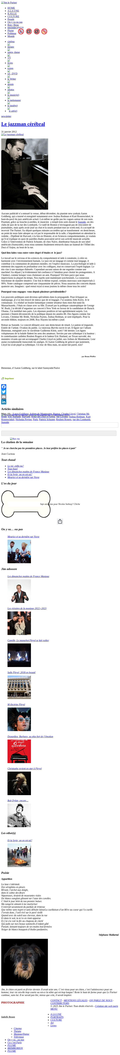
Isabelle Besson (8, 1017)
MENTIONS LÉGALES (75, 1000)
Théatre (17, 1031)
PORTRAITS (56, 1017)
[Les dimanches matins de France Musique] (19, 591)
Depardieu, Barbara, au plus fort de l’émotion (30, 736)
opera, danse (14, 52)
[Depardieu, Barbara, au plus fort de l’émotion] (19, 751)
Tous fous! (13, 468)
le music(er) (13, 95)
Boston (56, 413)
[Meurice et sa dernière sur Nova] (19, 551)
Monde (11, 36)
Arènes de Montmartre (41, 413)
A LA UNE (13, 10)
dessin (11, 84)
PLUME (12, 1045)
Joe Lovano (62, 416)
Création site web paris (106, 1006)
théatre (11, 47)
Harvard (26, 416)
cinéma (11, 41)
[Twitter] (48, 391)
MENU (54, 1009)
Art (52, 1022)
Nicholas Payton (23, 419)
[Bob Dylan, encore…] (19, 815)
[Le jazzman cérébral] (12, 134)
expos (10, 68)
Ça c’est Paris (15, 1042)
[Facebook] (48, 386)
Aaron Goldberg (20, 413)
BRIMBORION (16, 27)
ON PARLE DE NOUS (100, 1000)
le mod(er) (13, 105)
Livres (53, 1025)
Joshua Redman (77, 416)
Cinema (18, 1028)
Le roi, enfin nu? (16, 466)
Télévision (19, 1037)
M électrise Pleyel (16, 704)
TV (9, 57)
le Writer (12, 79)
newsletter (6, 116)
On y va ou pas (15, 22)
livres (10, 63)
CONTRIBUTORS (59, 1003)
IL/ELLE (12, 13)
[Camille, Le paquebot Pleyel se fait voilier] (19, 655)
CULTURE (13, 16)
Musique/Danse (21, 1034)
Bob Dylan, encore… (18, 800)
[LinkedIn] (48, 401)
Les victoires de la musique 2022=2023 (27, 608)
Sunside (82, 222)
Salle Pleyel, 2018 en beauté (21, 672)
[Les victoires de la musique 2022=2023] (19, 623)
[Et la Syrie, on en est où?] (19, 855)
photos (11, 89)
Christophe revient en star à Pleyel (25, 768)
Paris (35, 419)
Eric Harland (14, 416)
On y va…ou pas (16, 1039)
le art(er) (13, 111)
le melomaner (14, 100)
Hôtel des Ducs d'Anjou (43, 416)
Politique (12, 33)
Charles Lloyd (68, 413)
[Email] (48, 396)
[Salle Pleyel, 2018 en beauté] (19, 687)
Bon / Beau (13, 25)
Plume (11, 30)
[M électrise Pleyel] (19, 719)
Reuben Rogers (63, 419)
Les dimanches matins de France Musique (28, 471)
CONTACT (56, 1000)
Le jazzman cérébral (23, 124)
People (11, 19)
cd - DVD (13, 73)
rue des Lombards (81, 419)
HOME (11, 8)
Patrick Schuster (47, 419)
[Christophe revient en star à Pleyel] (19, 783)
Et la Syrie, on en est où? (20, 474)
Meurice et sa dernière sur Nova (23, 477)
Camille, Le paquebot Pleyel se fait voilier (28, 640)
